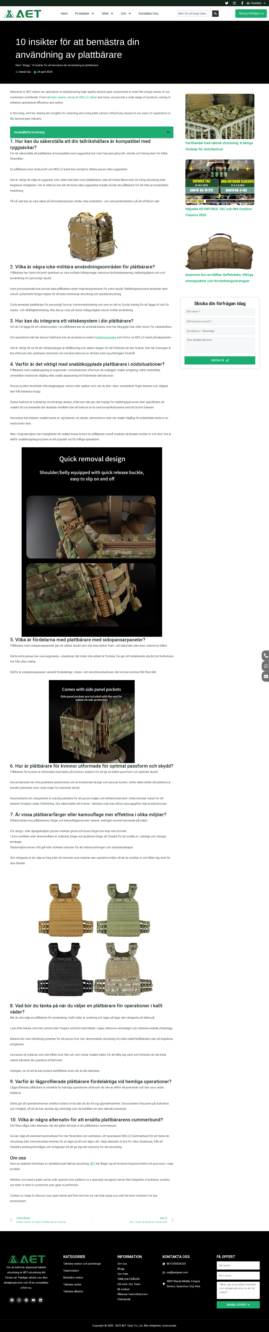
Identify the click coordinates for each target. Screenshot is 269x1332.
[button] (168, 132)
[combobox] (194, 13)
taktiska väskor (56, 97)
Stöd (105, 13)
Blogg (26, 65)
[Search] (215, 13)
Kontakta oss (148, 13)
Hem (64, 13)
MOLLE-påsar (88, 97)
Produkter (82, 13)
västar (71, 97)
